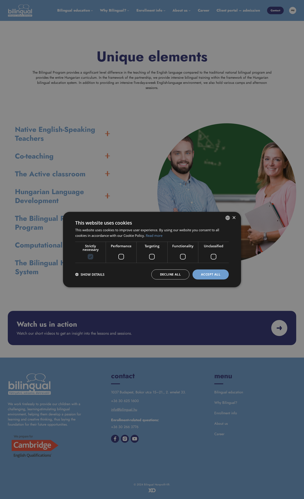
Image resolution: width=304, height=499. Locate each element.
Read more (154, 235)
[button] (89, 274)
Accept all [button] (210, 274)
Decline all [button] (170, 274)
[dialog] (152, 249)
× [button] (233, 217)
